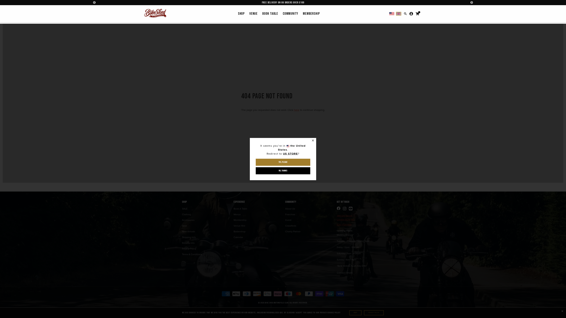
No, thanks (283, 170)
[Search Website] (405, 13)
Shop (241, 13)
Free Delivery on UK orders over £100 (283, 2)
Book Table (270, 13)
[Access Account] (411, 13)
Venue (253, 13)
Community (290, 13)
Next (471, 2)
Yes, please (283, 162)
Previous (94, 2)
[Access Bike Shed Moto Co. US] (392, 13)
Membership (311, 13)
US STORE (290, 154)
